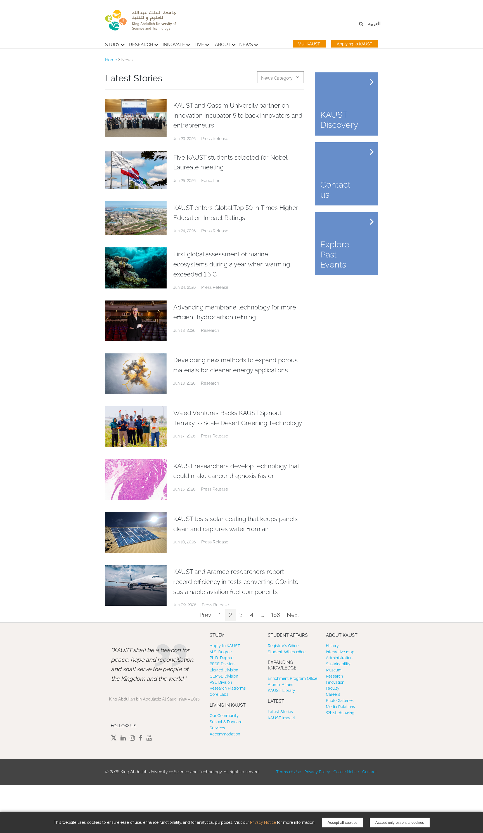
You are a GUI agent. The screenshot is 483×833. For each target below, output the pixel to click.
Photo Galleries (340, 700)
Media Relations (340, 706)
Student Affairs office (287, 652)
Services (217, 728)
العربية (374, 23)
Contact (369, 772)
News (246, 44)
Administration (339, 657)
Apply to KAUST (225, 645)
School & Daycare (226, 722)
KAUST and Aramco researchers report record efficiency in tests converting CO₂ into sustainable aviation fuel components (236, 581)
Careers (333, 694)
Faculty (332, 688)
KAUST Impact (281, 718)
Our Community (224, 715)
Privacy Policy (317, 772)
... (262, 615)
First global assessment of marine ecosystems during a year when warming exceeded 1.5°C (231, 264)
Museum (334, 670)
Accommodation (225, 734)
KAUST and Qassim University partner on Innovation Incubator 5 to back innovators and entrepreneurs (237, 115)
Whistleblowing (340, 713)
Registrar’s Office (283, 645)
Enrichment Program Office (292, 678)
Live (199, 44)
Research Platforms (228, 688)
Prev (205, 615)
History (332, 645)
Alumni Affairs (280, 684)
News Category (277, 78)
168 (275, 615)
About (223, 44)
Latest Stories (280, 711)
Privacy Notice (263, 822)
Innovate (174, 44)
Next (293, 615)
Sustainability (338, 664)
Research (141, 44)
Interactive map (340, 652)
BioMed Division (224, 670)
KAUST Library (281, 690)
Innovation (335, 682)
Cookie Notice (346, 772)
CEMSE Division (224, 676)
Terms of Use (288, 772)
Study (112, 44)
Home (111, 59)
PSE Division (221, 682)
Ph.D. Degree (221, 657)
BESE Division (222, 664)
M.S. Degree (221, 652)
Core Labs (219, 694)
